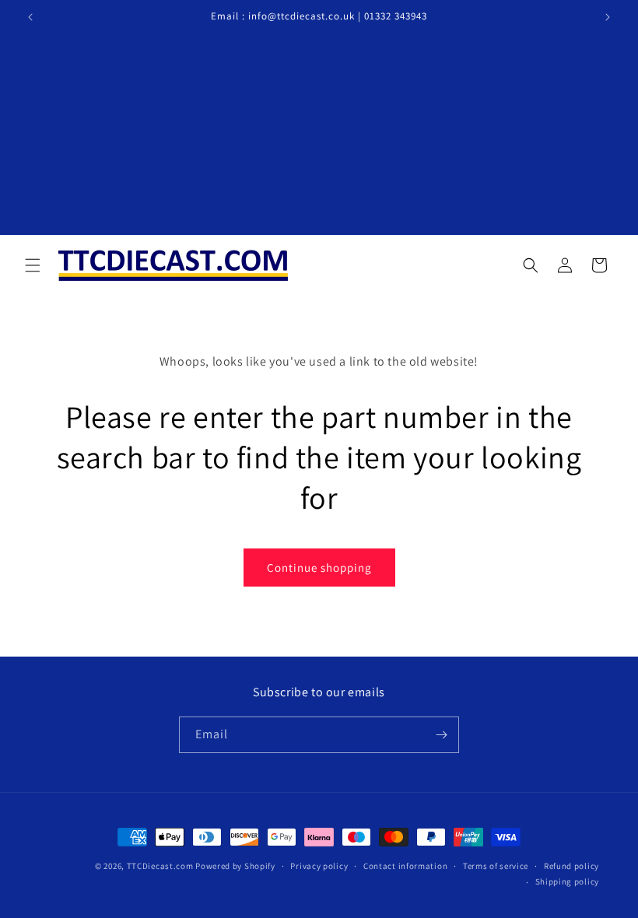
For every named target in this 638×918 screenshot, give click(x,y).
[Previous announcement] (30, 17)
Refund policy (571, 865)
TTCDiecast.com (160, 865)
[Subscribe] (441, 735)
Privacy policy (319, 865)
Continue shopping (319, 567)
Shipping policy (567, 881)
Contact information (405, 865)
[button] (33, 265)
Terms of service (495, 865)
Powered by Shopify (235, 865)
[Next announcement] (608, 17)
